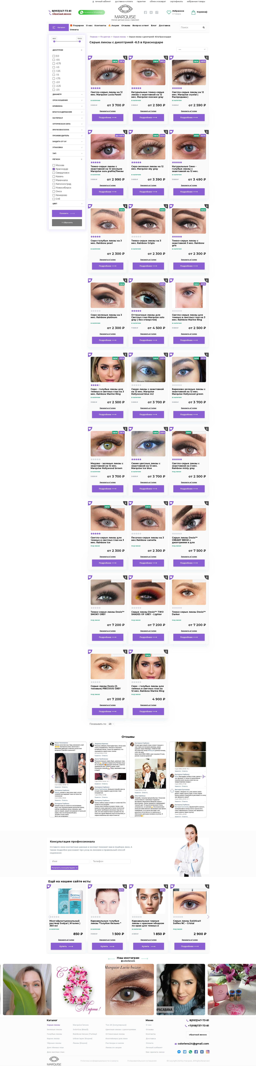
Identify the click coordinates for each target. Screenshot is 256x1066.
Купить (63, 946)
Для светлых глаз (55, 1052)
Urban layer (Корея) (82, 1038)
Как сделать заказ (155, 1052)
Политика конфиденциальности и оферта (99, 1061)
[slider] (54, 41)
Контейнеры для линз (116, 1038)
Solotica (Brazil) (80, 1029)
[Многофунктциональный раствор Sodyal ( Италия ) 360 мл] (66, 901)
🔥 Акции (113, 25)
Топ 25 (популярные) (116, 1025)
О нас (89, 25)
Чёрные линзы (54, 1043)
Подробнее (105, 117)
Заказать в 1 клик (108, 111)
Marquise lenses (81, 1025)
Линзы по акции (113, 1047)
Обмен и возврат (158, 1)
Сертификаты (176, 1)
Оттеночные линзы (115, 1034)
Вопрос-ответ (141, 25)
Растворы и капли (115, 1043)
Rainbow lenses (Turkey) (85, 1034)
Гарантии (141, 1)
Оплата (74, 29)
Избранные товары (196, 1)
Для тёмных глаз (55, 1047)
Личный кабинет (154, 1047)
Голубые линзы (54, 1034)
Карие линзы (53, 1038)
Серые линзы (53, 1025)
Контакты (100, 25)
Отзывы (125, 25)
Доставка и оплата (124, 1)
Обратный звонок (61, 14)
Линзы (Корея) (80, 1043)
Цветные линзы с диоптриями (121, 1029)
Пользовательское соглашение (142, 1061)
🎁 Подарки (77, 25)
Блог (154, 25)
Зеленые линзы (54, 1029)
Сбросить (68, 223)
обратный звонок (198, 1035)
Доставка (164, 25)
